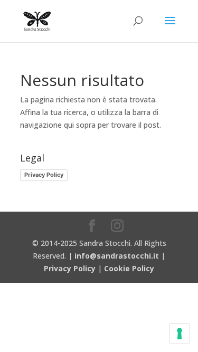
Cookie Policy (129, 268)
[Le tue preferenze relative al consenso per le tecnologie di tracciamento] (179, 334)
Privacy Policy (43, 174)
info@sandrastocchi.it (116, 256)
